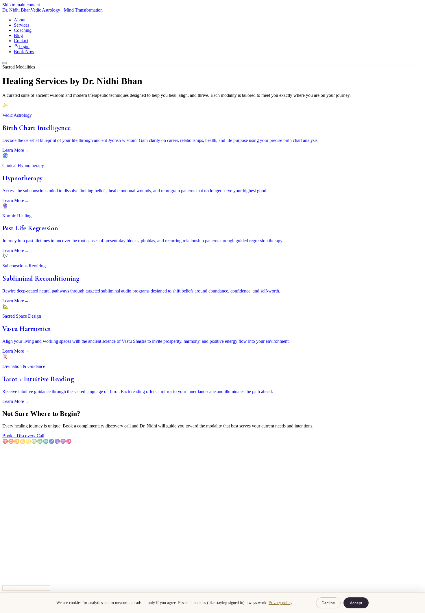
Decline (328, 603)
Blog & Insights (28, 529)
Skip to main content (21, 4)
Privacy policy (280, 603)
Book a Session (28, 535)
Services (21, 25)
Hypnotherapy (27, 491)
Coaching (23, 30)
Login (24, 46)
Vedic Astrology (28, 497)
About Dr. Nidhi (29, 524)
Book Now (24, 51)
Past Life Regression (32, 502)
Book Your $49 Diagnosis (26, 588)
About (19, 19)
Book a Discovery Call (23, 435)
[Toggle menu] (4, 63)
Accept (356, 603)
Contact (21, 40)
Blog (18, 35)
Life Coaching (27, 486)
